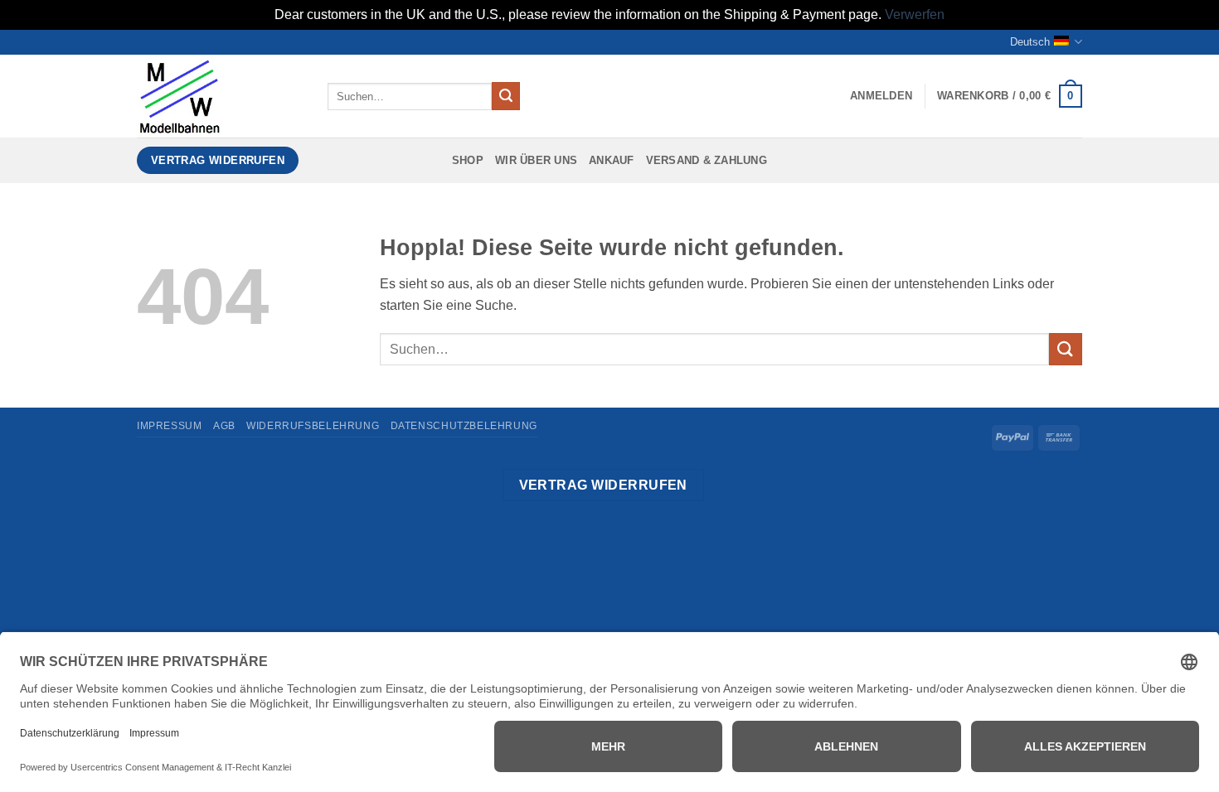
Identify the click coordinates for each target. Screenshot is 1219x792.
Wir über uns (536, 160)
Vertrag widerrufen (603, 485)
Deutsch (1030, 42)
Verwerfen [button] (915, 14)
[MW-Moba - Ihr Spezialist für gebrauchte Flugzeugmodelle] (220, 96)
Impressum (169, 426)
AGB (224, 426)
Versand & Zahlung (706, 160)
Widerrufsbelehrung (312, 426)
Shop (467, 160)
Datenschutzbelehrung (464, 426)
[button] (881, 96)
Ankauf (611, 160)
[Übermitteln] (506, 96)
